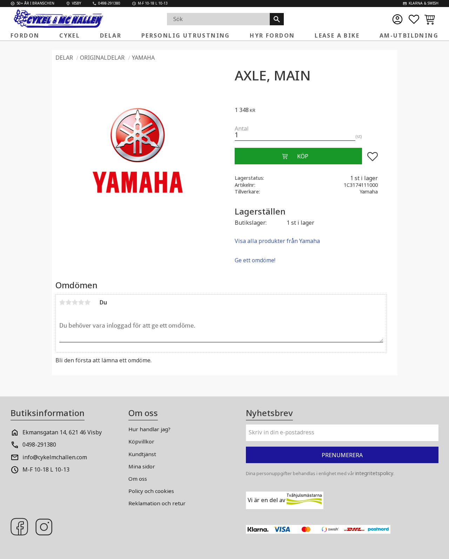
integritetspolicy (374, 473)
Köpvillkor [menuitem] (141, 441)
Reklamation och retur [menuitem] (157, 503)
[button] (414, 19)
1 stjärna (62, 302)
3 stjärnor (75, 302)
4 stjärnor (81, 302)
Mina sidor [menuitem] (141, 466)
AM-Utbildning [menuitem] (409, 35)
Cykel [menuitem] (69, 35)
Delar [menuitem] (110, 35)
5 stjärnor (88, 302)
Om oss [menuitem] (137, 478)
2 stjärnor (69, 302)
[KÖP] (298, 156)
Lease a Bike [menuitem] (337, 35)
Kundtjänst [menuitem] (142, 454)
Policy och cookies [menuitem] (151, 490)
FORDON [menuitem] (25, 35)
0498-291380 (39, 444)
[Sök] (277, 19)
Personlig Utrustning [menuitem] (185, 35)
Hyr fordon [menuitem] (272, 35)
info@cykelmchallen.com (54, 457)
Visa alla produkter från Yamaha (277, 241)
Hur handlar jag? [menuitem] (149, 429)
